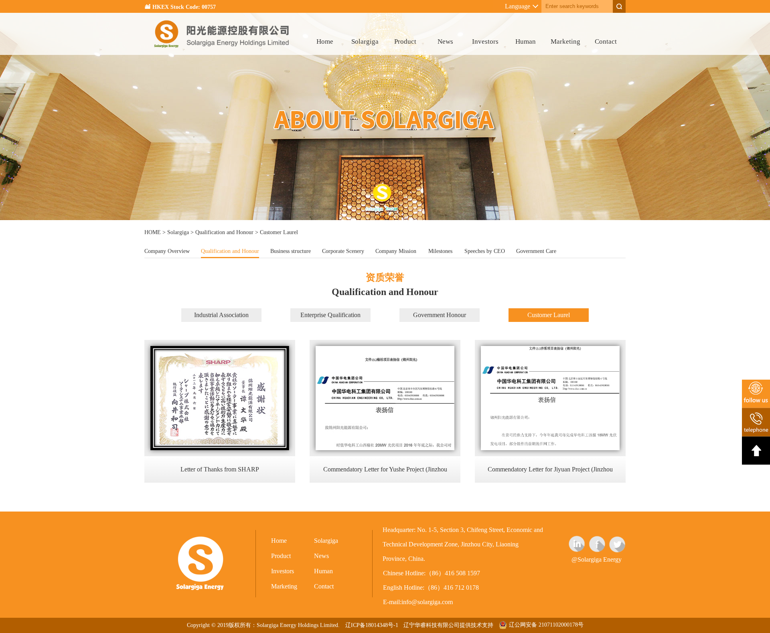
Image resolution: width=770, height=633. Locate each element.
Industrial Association (221, 314)
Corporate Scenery (343, 251)
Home (324, 41)
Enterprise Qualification (330, 314)
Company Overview (167, 251)
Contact (606, 41)
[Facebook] (597, 544)
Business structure (290, 251)
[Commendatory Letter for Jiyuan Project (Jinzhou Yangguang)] (550, 448)
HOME (152, 232)
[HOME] (222, 52)
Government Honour (439, 314)
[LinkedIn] (577, 544)
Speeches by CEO (484, 251)
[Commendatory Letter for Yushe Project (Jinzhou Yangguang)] (385, 448)
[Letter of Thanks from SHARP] (219, 448)
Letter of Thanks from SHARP (219, 469)
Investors (485, 41)
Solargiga (365, 41)
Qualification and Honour (224, 232)
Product (405, 41)
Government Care (536, 251)
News (445, 41)
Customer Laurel (548, 314)
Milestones (440, 251)
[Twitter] (617, 544)
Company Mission (395, 251)
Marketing (565, 41)
